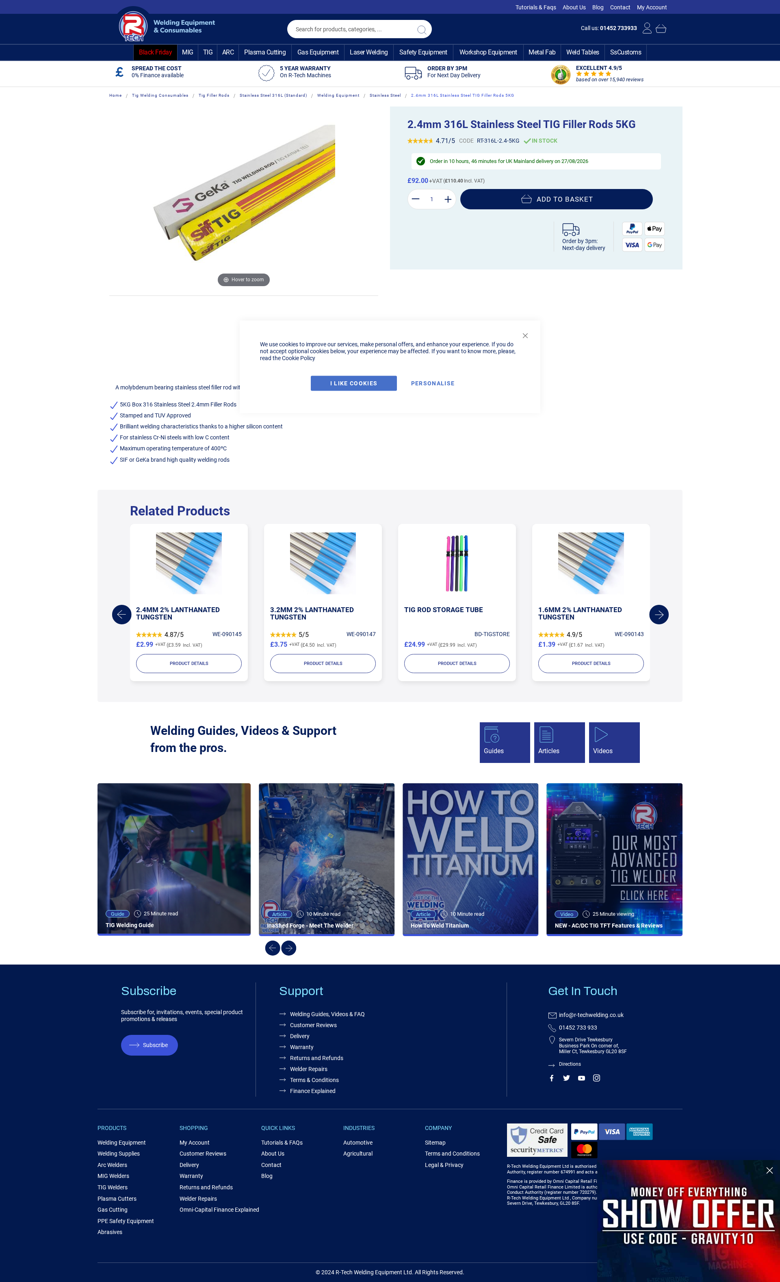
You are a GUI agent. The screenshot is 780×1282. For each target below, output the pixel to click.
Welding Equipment (338, 95)
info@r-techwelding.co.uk (591, 1015)
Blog (598, 7)
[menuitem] (155, 52)
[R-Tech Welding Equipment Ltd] (164, 26)
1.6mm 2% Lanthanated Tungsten (580, 613)
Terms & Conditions (314, 1080)
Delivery (300, 1036)
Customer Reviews (313, 1025)
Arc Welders (112, 1165)
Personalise (433, 383)
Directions (570, 1064)
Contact (620, 7)
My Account (652, 7)
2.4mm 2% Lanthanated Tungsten (178, 613)
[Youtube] (581, 1079)
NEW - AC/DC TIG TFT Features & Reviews (609, 925)
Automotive (358, 1142)
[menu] (390, 52)
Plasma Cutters (117, 1198)
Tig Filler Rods (214, 95)
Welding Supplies (119, 1153)
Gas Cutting (113, 1209)
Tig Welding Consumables (160, 95)
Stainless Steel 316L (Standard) (273, 95)
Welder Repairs (308, 1069)
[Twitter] (566, 1079)
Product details (189, 663)
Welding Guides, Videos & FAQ (327, 1014)
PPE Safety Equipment (126, 1221)
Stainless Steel (385, 95)
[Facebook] (551, 1079)
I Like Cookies (354, 383)
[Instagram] (596, 1079)
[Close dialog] (770, 1170)
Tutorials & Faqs (536, 7)
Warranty (302, 1047)
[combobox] (359, 29)
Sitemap (435, 1142)
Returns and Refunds (316, 1058)
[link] (688, 1221)
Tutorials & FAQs (282, 1142)
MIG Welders (113, 1176)
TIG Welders (113, 1187)
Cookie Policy (298, 358)
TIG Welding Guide (130, 925)
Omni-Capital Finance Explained (219, 1209)
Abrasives (110, 1232)
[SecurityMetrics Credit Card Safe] (537, 1155)
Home (115, 95)
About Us (574, 7)
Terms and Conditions (452, 1153)
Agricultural (358, 1153)
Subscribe (155, 1045)
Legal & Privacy (444, 1165)
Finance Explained (313, 1091)
